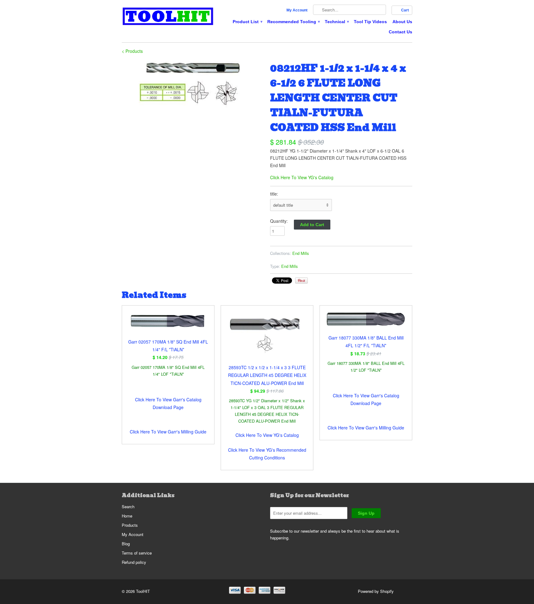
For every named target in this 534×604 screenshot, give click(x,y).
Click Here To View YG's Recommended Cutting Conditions (267, 454)
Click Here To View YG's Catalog (301, 177)
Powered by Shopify (376, 591)
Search (128, 506)
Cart (405, 10)
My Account (296, 10)
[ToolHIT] (168, 17)
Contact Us (400, 31)
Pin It (301, 280)
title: (274, 194)
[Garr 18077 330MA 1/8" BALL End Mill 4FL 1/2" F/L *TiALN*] (366, 323)
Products (130, 525)
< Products (132, 51)
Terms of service (137, 553)
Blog (126, 544)
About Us (402, 21)
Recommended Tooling (293, 21)
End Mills (300, 253)
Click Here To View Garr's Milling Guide (168, 432)
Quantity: (279, 221)
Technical (336, 21)
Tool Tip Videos (370, 21)
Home (127, 516)
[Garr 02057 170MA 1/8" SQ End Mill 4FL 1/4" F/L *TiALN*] (168, 325)
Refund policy (134, 562)
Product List (247, 21)
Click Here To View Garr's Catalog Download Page (168, 403)
